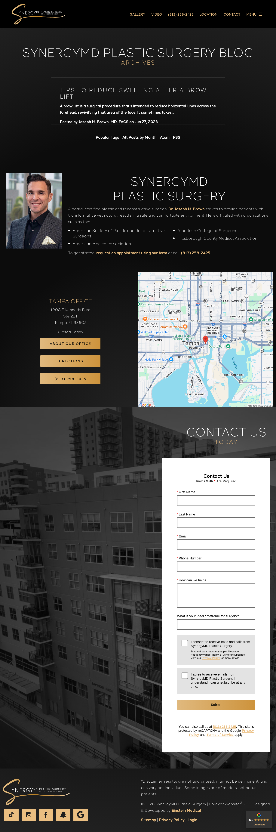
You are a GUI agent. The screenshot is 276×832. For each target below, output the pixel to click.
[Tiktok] (11, 815)
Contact (231, 14)
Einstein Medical (186, 810)
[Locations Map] (205, 339)
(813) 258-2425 (195, 252)
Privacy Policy (211, 657)
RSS (176, 137)
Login (192, 819)
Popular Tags (107, 137)
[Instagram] (29, 815)
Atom (165, 137)
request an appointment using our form (131, 252)
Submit (216, 705)
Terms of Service (220, 735)
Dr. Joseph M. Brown (186, 208)
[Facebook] (46, 815)
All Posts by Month (139, 137)
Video (156, 14)
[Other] (63, 815)
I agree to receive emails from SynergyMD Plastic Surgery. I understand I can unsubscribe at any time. (218, 680)
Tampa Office (70, 301)
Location (208, 14)
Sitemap (148, 819)
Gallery (137, 14)
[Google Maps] (80, 815)
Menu (251, 14)
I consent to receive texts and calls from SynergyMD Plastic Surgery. (220, 650)
